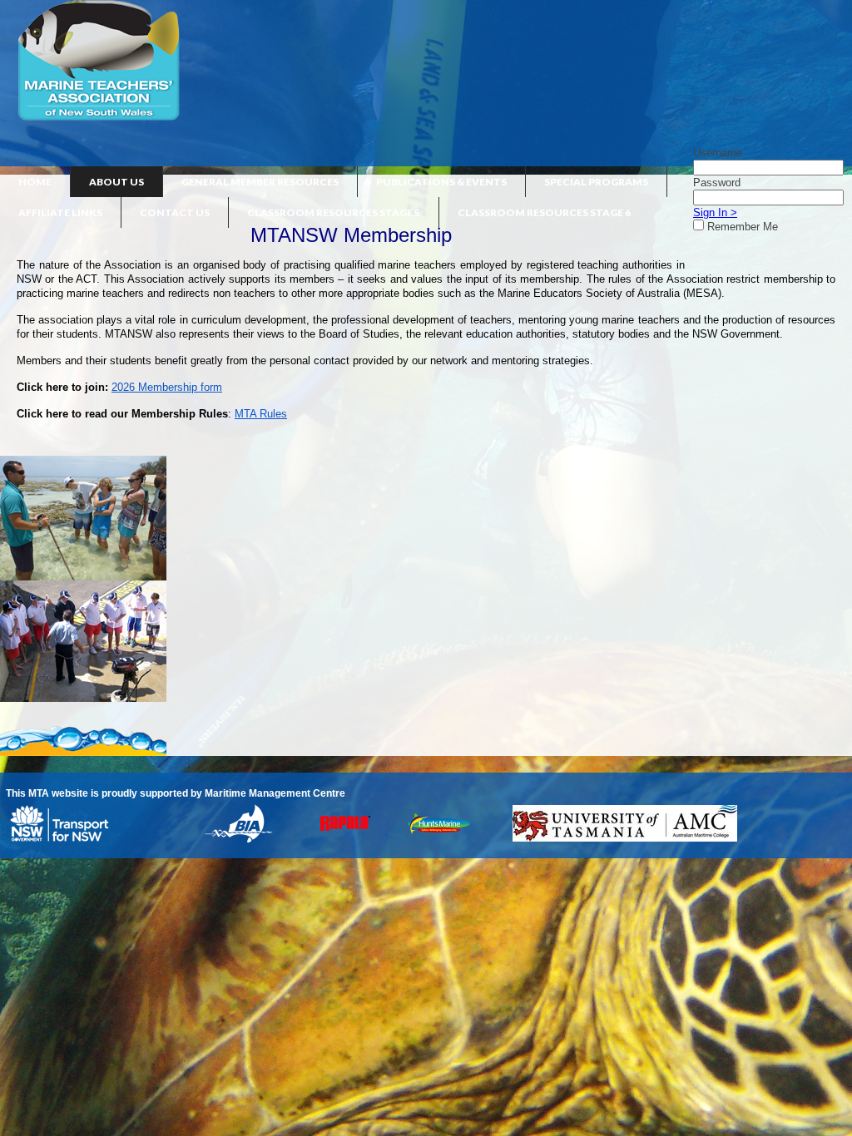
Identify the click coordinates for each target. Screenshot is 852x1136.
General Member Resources (260, 181)
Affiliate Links (60, 212)
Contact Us (175, 212)
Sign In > (715, 212)
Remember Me (742, 226)
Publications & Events (441, 181)
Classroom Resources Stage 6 (544, 212)
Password (717, 182)
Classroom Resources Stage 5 (333, 212)
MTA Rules (261, 413)
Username (717, 152)
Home (35, 181)
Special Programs (596, 181)
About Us (116, 181)
